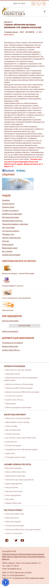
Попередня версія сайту (15, 457)
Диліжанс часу (8, 234)
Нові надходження (13, 495)
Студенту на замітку (10, 210)
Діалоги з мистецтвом (11, 238)
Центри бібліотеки (13, 430)
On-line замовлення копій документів (16, 298)
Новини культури (12, 434)
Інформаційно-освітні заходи (17, 422)
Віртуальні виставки (10, 217)
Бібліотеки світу (12, 518)
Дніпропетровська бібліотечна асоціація (22, 392)
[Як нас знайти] (44, 3)
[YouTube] (21, 541)
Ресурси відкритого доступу (12, 286)
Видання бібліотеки (10, 346)
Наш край (9, 499)
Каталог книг (24, 326)
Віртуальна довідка (13, 468)
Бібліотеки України (13, 522)
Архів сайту (10, 453)
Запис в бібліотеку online (15, 472)
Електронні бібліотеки (14, 514)
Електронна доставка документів (19, 480)
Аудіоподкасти (8, 204)
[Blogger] (10, 541)
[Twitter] (15, 541)
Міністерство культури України (18, 370)
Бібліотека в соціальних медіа (17, 418)
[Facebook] (6, 541)
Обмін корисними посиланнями (18, 407)
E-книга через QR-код (11, 350)
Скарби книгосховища (11, 255)
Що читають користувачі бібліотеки (20, 438)
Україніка (6, 200)
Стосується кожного (10, 231)
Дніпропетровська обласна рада (19, 384)
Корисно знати (8, 207)
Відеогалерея (7, 244)
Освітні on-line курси (13, 533)
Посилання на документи (12, 343)
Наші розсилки (7, 310)
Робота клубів (11, 426)
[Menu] (44, 11)
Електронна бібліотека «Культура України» (23, 529)
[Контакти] (38, 3)
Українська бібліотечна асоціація (19, 388)
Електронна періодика (14, 526)
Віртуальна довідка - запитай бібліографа (18, 274)
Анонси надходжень (10, 321)
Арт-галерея (7, 251)
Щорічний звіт (11, 442)
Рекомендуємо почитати (12, 221)
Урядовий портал (12, 374)
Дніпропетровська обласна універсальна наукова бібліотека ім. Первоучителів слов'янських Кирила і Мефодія (23, 556)
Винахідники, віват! (10, 248)
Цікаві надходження (10, 331)
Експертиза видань (13, 445)
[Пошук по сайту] (33, 3)
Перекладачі (10, 404)
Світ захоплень (8, 227)
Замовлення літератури (15, 476)
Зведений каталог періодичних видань (21, 449)
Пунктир (5, 241)
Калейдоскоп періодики (12, 214)
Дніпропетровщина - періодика (15, 224)
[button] (5, 582)
